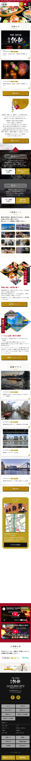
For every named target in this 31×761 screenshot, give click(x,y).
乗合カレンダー (8, 757)
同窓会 (3, 730)
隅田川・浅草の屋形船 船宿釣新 (4, 4)
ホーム (8, 706)
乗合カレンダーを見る (23, 171)
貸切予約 (22, 757)
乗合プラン (22, 710)
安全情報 (8, 745)
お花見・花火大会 (20, 732)
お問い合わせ (22, 745)
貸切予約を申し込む (22, 200)
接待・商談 (4, 732)
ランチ (17, 725)
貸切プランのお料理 (8, 718)
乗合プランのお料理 (23, 714)
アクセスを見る (15, 544)
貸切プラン (8, 714)
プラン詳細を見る (8, 171)
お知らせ (23, 706)
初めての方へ (8, 710)
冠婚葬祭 (18, 730)
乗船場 (22, 737)
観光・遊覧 (4, 725)
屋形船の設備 (22, 741)
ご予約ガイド (8, 741)
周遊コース (8, 737)
